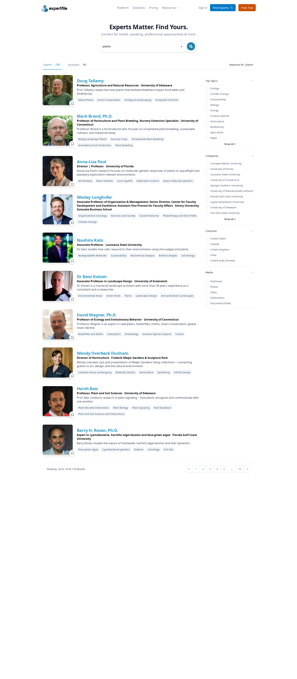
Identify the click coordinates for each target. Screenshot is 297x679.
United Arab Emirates (222, 260)
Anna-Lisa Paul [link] (91, 161)
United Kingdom (219, 249)
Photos (214, 286)
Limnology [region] (154, 449)
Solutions (139, 8)
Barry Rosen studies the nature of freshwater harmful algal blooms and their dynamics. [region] (134, 443)
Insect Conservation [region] (108, 100)
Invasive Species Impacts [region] (156, 334)
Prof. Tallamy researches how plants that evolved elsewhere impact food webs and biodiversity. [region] (130, 92)
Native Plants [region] (85, 100)
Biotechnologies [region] (168, 255)
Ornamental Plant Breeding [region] (147, 139)
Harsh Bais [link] (87, 388)
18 (239, 469)
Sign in (203, 8)
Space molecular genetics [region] (178, 180)
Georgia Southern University (226, 185)
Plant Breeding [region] (124, 145)
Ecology (214, 88)
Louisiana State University (225, 174)
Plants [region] (128, 295)
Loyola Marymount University (227, 202)
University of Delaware (223, 207)
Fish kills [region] (168, 449)
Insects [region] (179, 334)
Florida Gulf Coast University (226, 196)
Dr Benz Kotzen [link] (92, 276)
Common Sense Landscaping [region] (95, 372)
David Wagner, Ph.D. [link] (97, 315)
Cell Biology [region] (188, 255)
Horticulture (217, 121)
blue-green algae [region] (88, 449)
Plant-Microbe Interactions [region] (93, 407)
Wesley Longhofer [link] (94, 197)
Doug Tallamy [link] (90, 80)
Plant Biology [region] (120, 407)
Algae (213, 137)
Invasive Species (219, 115)
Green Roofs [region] (113, 295)
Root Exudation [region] (162, 407)
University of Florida (221, 169)
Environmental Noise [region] (90, 295)
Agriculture (216, 132)
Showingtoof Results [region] (66, 469)
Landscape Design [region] (146, 295)
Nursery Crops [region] (119, 139)
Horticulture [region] (146, 372)
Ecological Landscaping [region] (137, 100)
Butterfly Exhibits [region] (125, 372)
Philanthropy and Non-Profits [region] (179, 215)
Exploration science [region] (148, 180)
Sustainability (218, 99)
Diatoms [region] (139, 449)
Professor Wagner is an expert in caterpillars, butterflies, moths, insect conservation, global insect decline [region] (136, 326)
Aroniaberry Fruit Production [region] (94, 145)
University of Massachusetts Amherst (231, 191)
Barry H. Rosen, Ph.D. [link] (97, 430)
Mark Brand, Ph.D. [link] (95, 116)
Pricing (153, 8)
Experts (51, 64)
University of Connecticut (224, 180)
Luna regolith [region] (125, 180)
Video (213, 292)
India (213, 255)
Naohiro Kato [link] (90, 240)
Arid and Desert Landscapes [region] (177, 295)
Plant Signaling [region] (141, 407)
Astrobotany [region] (85, 180)
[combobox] (143, 46)
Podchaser (216, 281)
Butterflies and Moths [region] (90, 334)
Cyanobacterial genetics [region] (116, 449)
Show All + (230, 144)
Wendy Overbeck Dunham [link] (102, 353)
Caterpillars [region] (114, 334)
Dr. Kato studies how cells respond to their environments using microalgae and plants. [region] (133, 249)
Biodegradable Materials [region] (92, 255)
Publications (217, 297)
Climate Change (219, 94)
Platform (123, 8)
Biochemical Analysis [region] (143, 255)
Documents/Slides (220, 303)
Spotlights (77, 64)
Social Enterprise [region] (149, 215)
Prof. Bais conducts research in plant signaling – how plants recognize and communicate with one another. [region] (138, 399)
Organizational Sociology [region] (92, 215)
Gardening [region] (163, 372)
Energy (214, 110)
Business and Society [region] (123, 215)
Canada (214, 244)
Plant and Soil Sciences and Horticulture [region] (101, 414)
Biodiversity (217, 126)
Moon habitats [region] (104, 180)
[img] (58, 90)
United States (218, 238)
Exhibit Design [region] (182, 372)
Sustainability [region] (118, 255)
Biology (214, 104)
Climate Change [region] (87, 221)
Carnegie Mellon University (226, 163)
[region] (138, 85)
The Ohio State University (225, 213)
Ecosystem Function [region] (167, 100)
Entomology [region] (131, 334)
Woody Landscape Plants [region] (92, 139)
